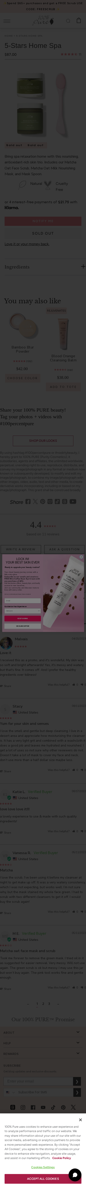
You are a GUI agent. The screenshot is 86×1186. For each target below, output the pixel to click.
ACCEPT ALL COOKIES (43, 1178)
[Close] (80, 1120)
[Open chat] (75, 1174)
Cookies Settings (43, 1167)
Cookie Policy (61, 1158)
